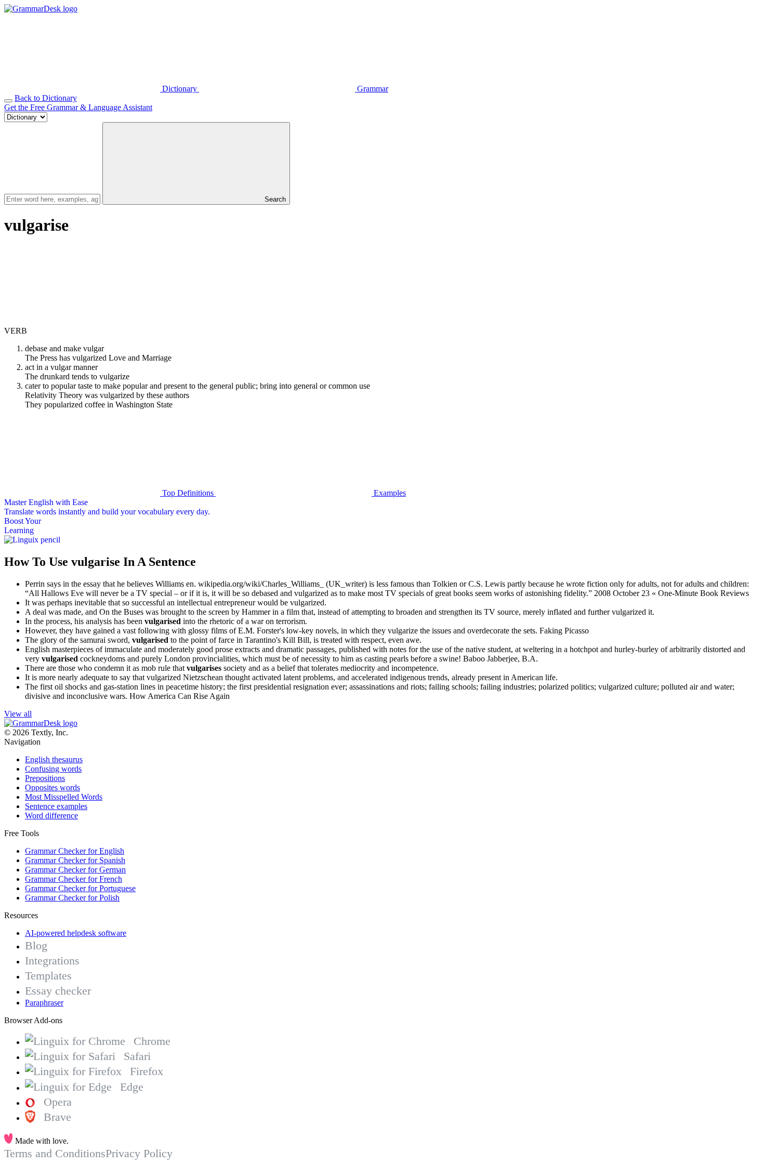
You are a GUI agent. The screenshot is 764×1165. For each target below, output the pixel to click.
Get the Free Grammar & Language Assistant (78, 107)
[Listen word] (82, 321)
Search (274, 199)
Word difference (51, 815)
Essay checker (58, 990)
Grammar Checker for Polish (72, 897)
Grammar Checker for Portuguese (80, 888)
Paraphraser (44, 1002)
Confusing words (53, 768)
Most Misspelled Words (63, 796)
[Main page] (40, 8)
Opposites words (52, 787)
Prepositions (45, 778)
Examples (389, 492)
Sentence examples (56, 806)
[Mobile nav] (8, 100)
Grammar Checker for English (74, 850)
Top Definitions (188, 492)
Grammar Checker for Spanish (75, 860)
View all (18, 713)
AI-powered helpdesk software (75, 933)
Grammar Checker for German (75, 869)
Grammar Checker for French (73, 879)
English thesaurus (54, 759)
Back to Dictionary (46, 98)
